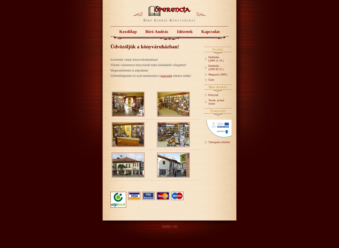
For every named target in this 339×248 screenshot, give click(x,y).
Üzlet (211, 79)
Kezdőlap (128, 31)
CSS (175, 226)
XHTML (166, 226)
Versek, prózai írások (216, 102)
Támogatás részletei (219, 142)
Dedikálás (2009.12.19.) (216, 59)
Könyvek (213, 94)
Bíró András (156, 31)
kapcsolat (166, 75)
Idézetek (185, 31)
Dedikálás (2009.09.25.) (216, 67)
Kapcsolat (210, 31)
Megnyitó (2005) (217, 74)
